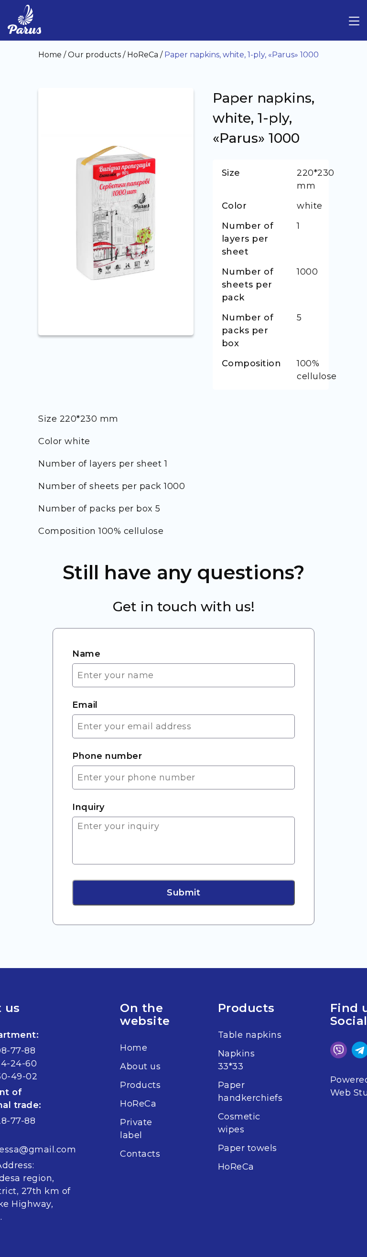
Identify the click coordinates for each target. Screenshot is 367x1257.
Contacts (140, 1154)
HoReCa (138, 1103)
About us (140, 1066)
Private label (136, 1128)
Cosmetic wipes (239, 1123)
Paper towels (247, 1148)
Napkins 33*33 (236, 1060)
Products (140, 1085)
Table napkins (250, 1035)
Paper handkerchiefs (250, 1091)
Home (133, 1048)
